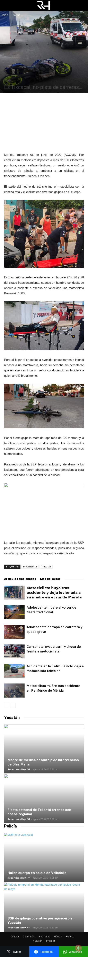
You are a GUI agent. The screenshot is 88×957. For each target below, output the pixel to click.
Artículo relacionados (20, 579)
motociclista (30, 566)
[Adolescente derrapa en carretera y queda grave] (14, 632)
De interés (29, 936)
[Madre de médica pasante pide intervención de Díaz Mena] (44, 748)
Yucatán (37, 941)
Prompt (50, 941)
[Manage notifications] (78, 948)
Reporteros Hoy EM (19, 769)
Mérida (58, 936)
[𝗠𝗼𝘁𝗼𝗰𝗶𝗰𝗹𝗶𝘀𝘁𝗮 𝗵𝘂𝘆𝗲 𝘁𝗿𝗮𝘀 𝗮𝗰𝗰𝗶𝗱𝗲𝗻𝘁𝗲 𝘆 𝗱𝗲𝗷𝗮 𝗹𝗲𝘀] (14, 593)
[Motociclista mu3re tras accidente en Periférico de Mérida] (14, 690)
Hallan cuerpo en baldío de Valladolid (37, 873)
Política (70, 936)
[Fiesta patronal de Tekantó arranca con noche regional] (44, 798)
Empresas (44, 936)
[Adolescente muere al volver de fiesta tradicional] (14, 612)
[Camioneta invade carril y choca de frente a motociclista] (14, 651)
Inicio (5, 15)
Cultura (14, 936)
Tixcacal (46, 566)
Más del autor (50, 579)
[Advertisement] (44, 122)
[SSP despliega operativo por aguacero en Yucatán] (44, 907)
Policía (16, 15)
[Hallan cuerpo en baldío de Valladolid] (44, 857)
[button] (82, 5)
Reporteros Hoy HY (19, 877)
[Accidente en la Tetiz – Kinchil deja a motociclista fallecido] (14, 671)
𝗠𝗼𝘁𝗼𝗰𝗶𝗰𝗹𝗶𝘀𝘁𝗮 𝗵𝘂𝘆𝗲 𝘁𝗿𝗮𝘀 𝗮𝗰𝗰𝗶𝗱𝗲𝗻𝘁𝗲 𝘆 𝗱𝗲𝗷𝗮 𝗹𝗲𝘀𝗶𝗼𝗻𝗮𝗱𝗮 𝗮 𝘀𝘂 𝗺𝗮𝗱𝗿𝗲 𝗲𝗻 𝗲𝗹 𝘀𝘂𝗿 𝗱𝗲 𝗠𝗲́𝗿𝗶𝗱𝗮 (54, 592)
